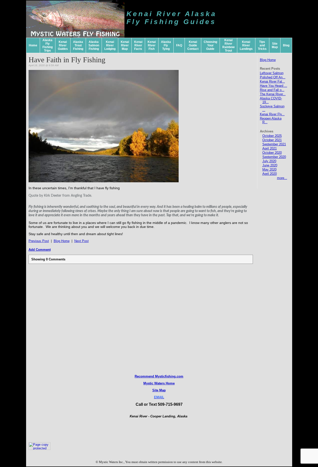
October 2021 (272, 140)
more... (282, 178)
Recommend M (146, 376)
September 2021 (274, 144)
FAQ (179, 45)
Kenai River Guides (63, 45)
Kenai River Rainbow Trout (228, 45)
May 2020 (269, 169)
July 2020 (269, 161)
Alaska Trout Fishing (78, 45)
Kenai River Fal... (272, 81)
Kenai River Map (125, 45)
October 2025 (272, 136)
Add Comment (40, 249)
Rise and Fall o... (272, 90)
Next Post (81, 241)
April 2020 (269, 174)
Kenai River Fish (152, 45)
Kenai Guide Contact (193, 45)
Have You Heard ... (273, 86)
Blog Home (268, 60)
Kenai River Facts (138, 45)
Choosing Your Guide (210, 45)
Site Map (275, 45)
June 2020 (269, 165)
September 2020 (274, 157)
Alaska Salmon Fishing (93, 45)
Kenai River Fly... (272, 114)
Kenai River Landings (246, 45)
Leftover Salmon (271, 73)
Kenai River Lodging (110, 45)
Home (33, 45)
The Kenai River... (273, 94)
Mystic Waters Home (159, 383)
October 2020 (272, 153)
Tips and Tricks (262, 45)
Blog (286, 45)
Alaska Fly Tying (166, 45)
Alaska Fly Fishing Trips (47, 45)
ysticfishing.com (170, 376)
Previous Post (39, 241)
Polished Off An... (272, 77)
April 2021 (269, 148)
